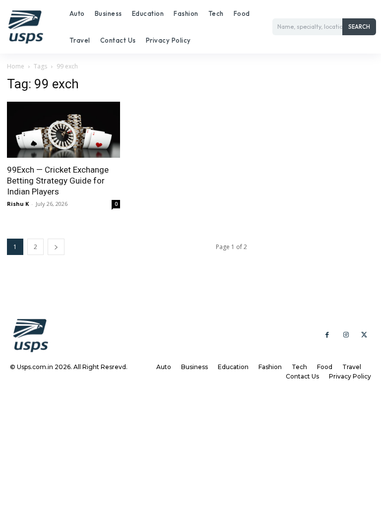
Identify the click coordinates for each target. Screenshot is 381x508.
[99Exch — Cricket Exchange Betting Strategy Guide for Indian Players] (63, 130)
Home (15, 66)
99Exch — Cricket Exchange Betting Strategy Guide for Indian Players (58, 180)
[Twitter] (364, 335)
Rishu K (18, 203)
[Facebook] (327, 335)
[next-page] (56, 247)
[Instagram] (345, 335)
